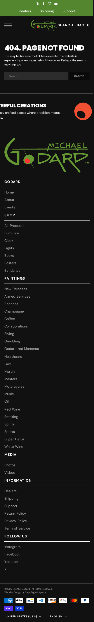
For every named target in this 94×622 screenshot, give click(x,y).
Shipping (47, 11)
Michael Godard (22, 588)
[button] (9, 25)
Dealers (25, 11)
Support (69, 11)
